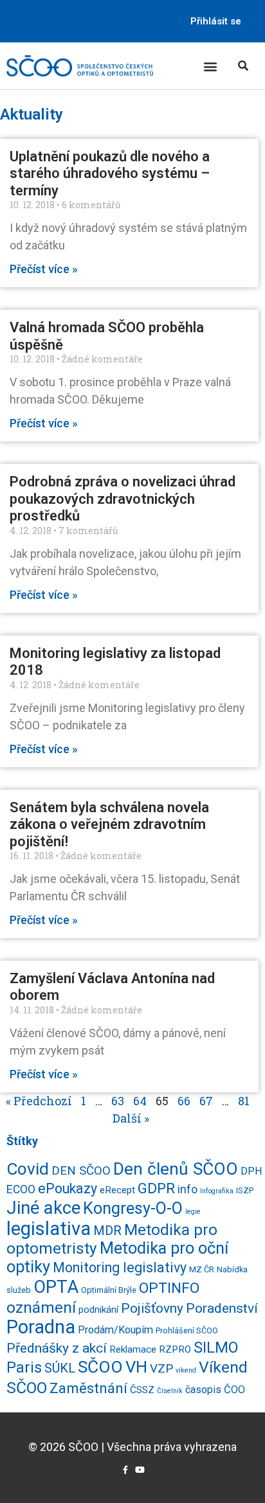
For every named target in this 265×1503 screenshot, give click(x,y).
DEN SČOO (81, 1171)
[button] (210, 65)
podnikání (98, 1309)
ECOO (20, 1189)
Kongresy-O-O (133, 1208)
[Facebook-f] (125, 1470)
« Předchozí (39, 1100)
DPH (251, 1171)
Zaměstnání (88, 1388)
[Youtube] (140, 1470)
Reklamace (132, 1349)
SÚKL (59, 1368)
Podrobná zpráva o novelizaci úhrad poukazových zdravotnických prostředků (122, 499)
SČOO (100, 1366)
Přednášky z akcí (56, 1348)
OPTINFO (169, 1288)
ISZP (244, 1190)
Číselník (170, 1391)
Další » (131, 1118)
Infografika (216, 1191)
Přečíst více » (44, 269)
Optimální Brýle (108, 1290)
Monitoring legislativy (120, 1267)
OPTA (55, 1286)
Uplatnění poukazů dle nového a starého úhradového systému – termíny (110, 173)
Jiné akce (43, 1208)
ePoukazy (67, 1188)
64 (140, 1100)
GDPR (156, 1188)
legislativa (48, 1229)
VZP (161, 1369)
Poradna (40, 1327)
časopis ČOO (215, 1389)
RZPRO (175, 1349)
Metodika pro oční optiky (117, 1257)
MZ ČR (201, 1269)
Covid (27, 1168)
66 (184, 1100)
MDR (107, 1230)
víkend (186, 1370)
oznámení (41, 1307)
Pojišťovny (152, 1308)
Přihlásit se (215, 21)
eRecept (117, 1190)
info (187, 1189)
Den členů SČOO (175, 1168)
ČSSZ (142, 1390)
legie (193, 1211)
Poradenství (222, 1308)
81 (244, 1100)
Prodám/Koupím (115, 1330)
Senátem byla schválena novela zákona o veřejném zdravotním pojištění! (109, 824)
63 (117, 1100)
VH (136, 1366)
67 (206, 1100)
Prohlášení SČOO (187, 1330)
